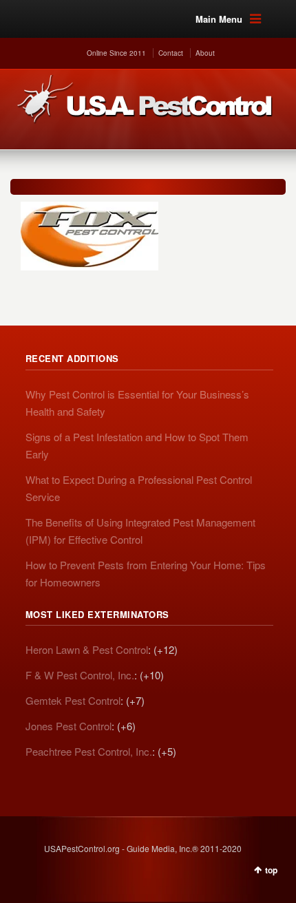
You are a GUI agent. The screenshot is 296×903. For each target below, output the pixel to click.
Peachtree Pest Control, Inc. (88, 751)
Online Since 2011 (116, 53)
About (205, 53)
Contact (170, 53)
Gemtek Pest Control (72, 700)
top (271, 870)
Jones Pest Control (68, 726)
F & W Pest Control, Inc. (79, 675)
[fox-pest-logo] (141, 236)
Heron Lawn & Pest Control (86, 649)
